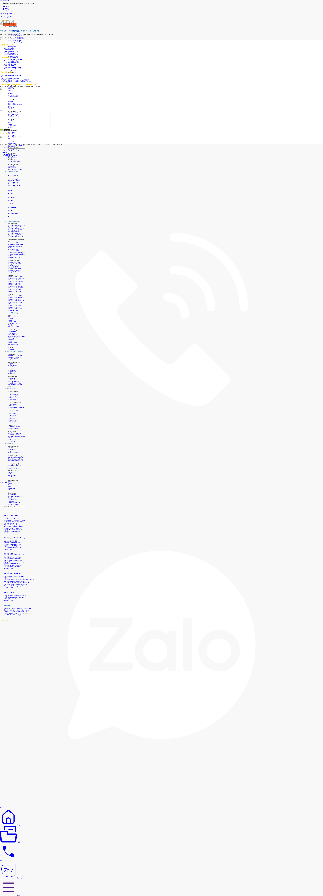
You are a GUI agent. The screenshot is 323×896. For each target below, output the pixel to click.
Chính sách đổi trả (9, 66)
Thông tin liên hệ (9, 53)
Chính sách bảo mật (10, 69)
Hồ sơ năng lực (8, 10)
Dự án (5, 152)
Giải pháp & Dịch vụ (9, 151)
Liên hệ (5, 8)
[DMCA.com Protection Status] (5, 131)
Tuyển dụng (7, 51)
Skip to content (4, 1)
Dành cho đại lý (8, 54)
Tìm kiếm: (6, 147)
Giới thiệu (6, 6)
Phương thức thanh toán (11, 67)
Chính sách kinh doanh (10, 61)
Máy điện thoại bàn (14, 75)
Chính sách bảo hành (10, 62)
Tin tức (5, 154)
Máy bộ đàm (12, 47)
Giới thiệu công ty (9, 48)
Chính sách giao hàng (10, 64)
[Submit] (0, 39)
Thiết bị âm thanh (12, 83)
